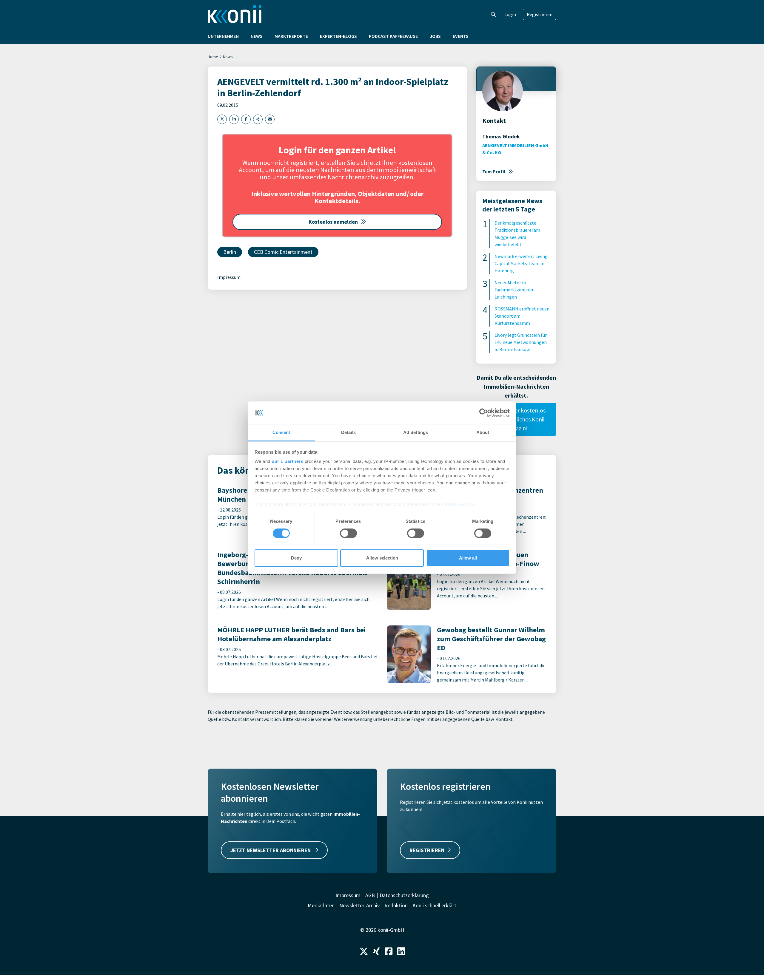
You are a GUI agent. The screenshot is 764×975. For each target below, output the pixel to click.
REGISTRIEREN (426, 850)
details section (458, 504)
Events (461, 36)
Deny (296, 557)
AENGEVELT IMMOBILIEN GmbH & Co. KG (515, 148)
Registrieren (539, 14)
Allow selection (382, 557)
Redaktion (396, 905)
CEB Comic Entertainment (283, 251)
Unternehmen (223, 36)
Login (510, 14)
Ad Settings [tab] (415, 432)
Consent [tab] (281, 432)
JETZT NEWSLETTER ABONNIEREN (271, 850)
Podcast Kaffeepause (393, 36)
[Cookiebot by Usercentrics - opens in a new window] (484, 412)
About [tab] (482, 432)
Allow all (468, 557)
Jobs (435, 36)
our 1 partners (287, 461)
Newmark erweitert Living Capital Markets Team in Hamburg (521, 263)
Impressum (229, 277)
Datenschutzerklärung (404, 895)
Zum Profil (493, 171)
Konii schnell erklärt (434, 905)
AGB (370, 895)
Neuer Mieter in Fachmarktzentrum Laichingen (515, 289)
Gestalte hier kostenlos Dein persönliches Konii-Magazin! (516, 419)
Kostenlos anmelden (333, 221)
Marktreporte (291, 36)
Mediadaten (321, 905)
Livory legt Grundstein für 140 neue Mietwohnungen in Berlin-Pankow (521, 342)
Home (213, 56)
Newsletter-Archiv (359, 905)
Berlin (229, 251)
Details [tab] (348, 432)
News (257, 36)
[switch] (348, 533)
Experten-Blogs (338, 36)
